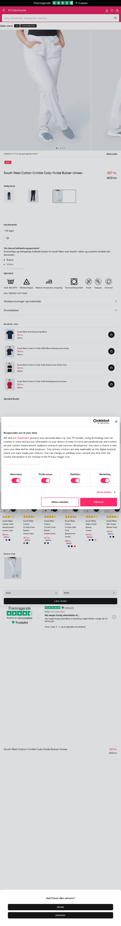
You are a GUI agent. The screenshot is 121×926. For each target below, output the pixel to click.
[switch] (45, 480)
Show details (104, 492)
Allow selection (60, 502)
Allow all (98, 502)
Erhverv (60, 915)
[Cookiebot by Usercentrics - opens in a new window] (95, 421)
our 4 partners (21, 438)
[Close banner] (116, 421)
